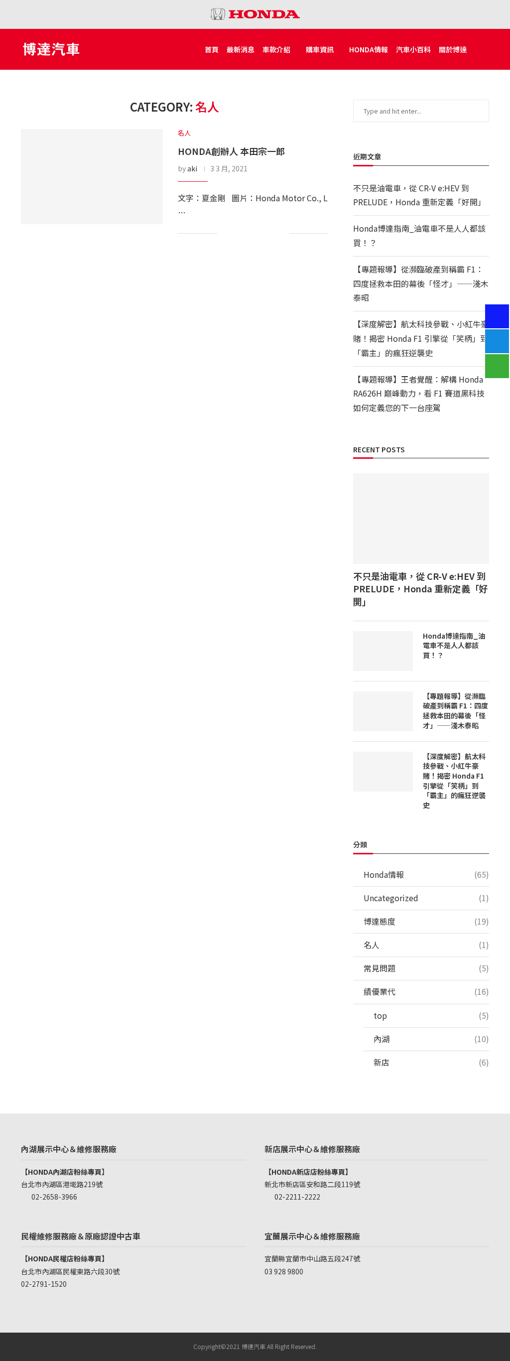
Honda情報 (368, 49)
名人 (426, 945)
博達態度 (426, 921)
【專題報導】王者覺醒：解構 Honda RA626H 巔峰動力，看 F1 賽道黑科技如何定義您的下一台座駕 (419, 393)
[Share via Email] (279, 234)
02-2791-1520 (44, 1284)
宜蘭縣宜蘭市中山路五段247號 (312, 1258)
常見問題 (426, 968)
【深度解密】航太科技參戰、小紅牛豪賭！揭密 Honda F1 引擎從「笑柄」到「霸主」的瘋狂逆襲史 (421, 338)
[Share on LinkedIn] (256, 234)
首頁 (212, 49)
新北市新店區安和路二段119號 (312, 1184)
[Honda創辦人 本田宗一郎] (92, 176)
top (431, 1015)
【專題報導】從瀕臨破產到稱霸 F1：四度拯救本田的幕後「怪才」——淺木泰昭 (421, 283)
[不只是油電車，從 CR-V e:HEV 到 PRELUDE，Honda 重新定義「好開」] (421, 518)
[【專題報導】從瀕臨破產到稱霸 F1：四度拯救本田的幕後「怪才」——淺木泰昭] (383, 711)
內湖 (431, 1039)
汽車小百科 (413, 49)
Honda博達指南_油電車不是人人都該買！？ (454, 645)
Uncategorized (426, 898)
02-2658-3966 (53, 1197)
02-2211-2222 (296, 1197)
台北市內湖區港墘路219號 (62, 1184)
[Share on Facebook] (242, 234)
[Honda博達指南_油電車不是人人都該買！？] (383, 651)
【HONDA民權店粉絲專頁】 (65, 1258)
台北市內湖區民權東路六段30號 (70, 1271)
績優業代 (426, 991)
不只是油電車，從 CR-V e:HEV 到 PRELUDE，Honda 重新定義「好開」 (420, 588)
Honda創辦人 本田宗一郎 (231, 150)
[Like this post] (226, 234)
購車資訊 (320, 49)
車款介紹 (276, 49)
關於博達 (453, 49)
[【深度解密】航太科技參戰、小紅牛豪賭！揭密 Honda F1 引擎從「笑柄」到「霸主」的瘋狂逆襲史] (383, 772)
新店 (431, 1062)
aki (192, 168)
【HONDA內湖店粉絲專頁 (61, 1172)
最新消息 (241, 49)
